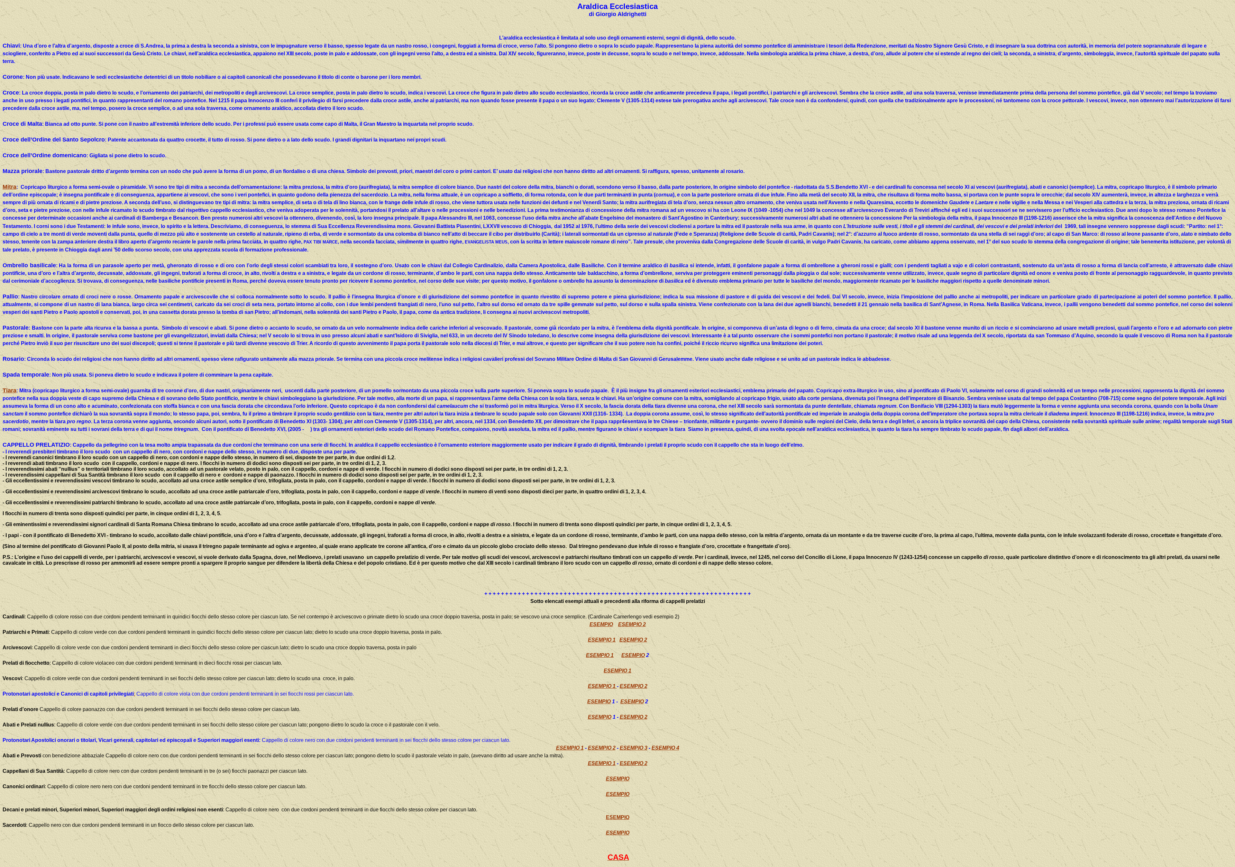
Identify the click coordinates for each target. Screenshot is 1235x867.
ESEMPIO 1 (602, 640)
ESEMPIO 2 (632, 624)
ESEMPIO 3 (633, 748)
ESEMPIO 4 (665, 748)
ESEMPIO (601, 624)
